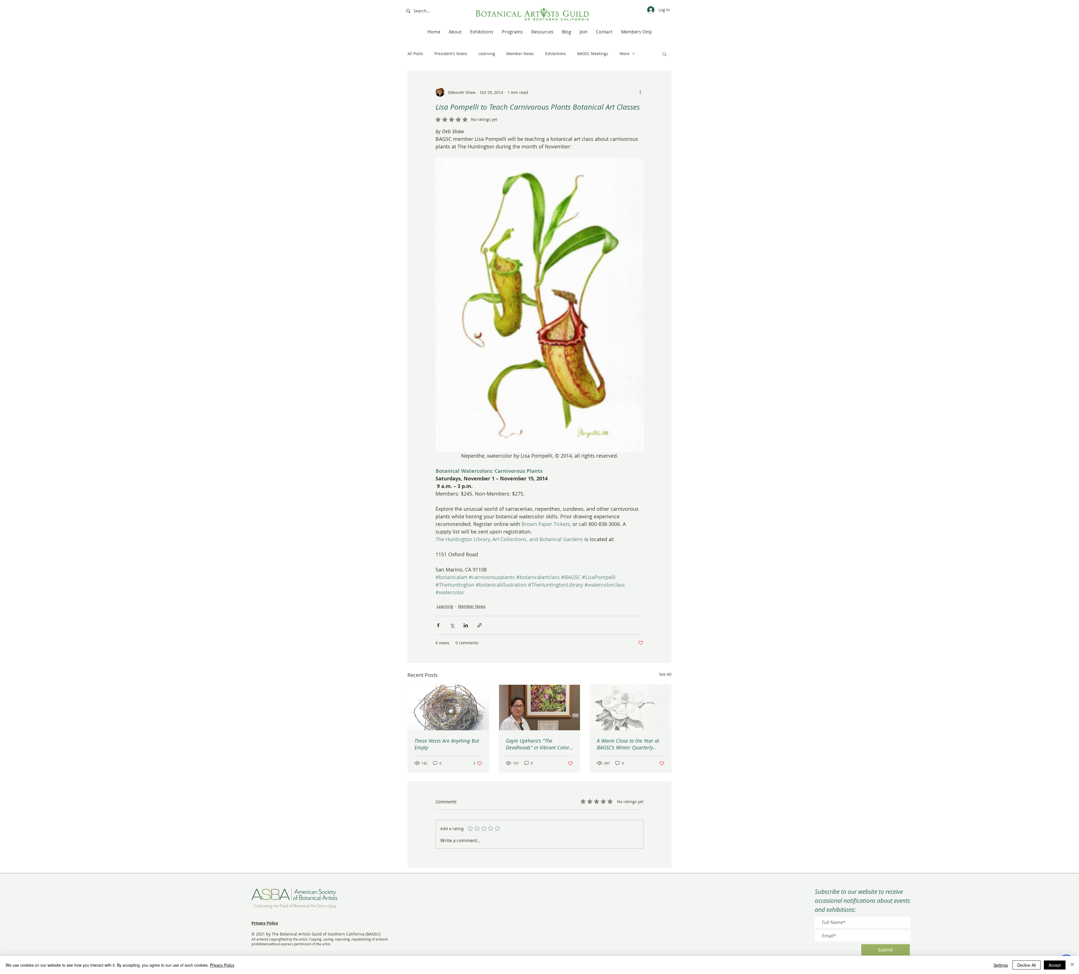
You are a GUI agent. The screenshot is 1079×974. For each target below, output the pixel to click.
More (624, 53)
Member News (520, 53)
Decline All (1026, 965)
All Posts (415, 53)
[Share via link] (479, 625)
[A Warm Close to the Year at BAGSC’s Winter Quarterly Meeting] (630, 707)
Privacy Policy (222, 965)
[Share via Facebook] (438, 625)
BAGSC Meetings (592, 53)
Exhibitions (555, 53)
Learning (487, 53)
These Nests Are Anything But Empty (446, 744)
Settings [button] (1001, 965)
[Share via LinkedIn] (465, 625)
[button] (664, 53)
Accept (1055, 965)
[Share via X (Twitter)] (452, 625)
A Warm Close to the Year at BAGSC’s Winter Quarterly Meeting (628, 744)
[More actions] (640, 92)
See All (665, 674)
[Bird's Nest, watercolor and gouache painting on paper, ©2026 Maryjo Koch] (448, 707)
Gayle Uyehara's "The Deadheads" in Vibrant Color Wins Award (537, 744)
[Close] (1072, 965)
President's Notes (450, 53)
